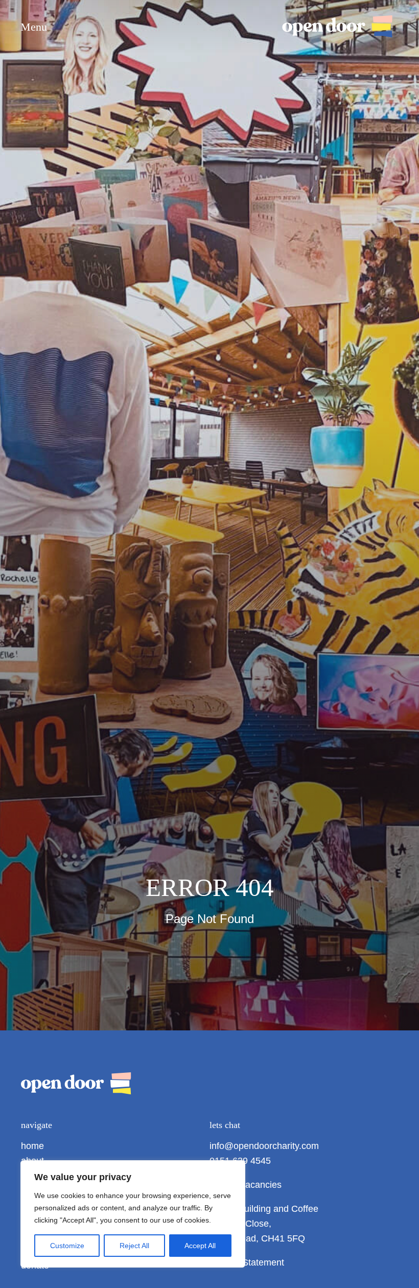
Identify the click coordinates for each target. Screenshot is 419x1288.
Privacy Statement (247, 1262)
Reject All (134, 1245)
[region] (132, 1214)
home (32, 1146)
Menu (33, 27)
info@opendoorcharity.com (264, 1146)
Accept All (200, 1245)
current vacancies (246, 1185)
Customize (67, 1245)
